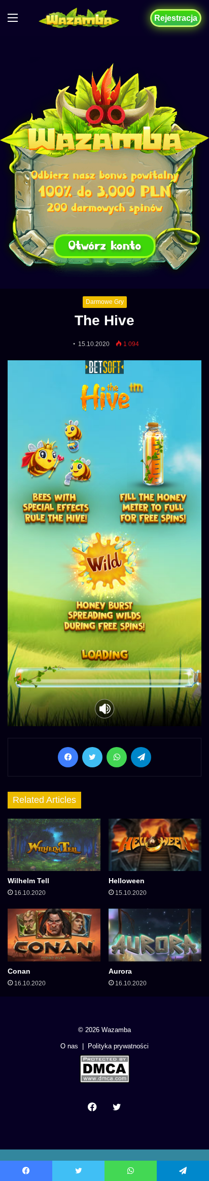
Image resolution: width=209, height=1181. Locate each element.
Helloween (127, 881)
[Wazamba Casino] (79, 18)
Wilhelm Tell (28, 881)
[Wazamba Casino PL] (104, 167)
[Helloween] (155, 845)
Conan (19, 971)
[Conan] (54, 935)
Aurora (120, 971)
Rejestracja (175, 18)
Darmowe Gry (105, 301)
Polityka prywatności (118, 1046)
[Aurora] (155, 935)
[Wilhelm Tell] (54, 845)
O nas (69, 1046)
